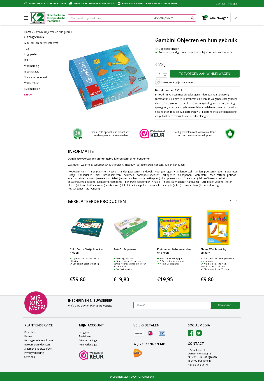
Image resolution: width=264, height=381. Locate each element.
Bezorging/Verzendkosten (39, 340)
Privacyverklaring (34, 352)
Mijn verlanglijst (88, 344)
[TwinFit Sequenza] (131, 227)
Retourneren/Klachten (37, 344)
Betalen (28, 336)
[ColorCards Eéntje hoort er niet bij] (87, 227)
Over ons (29, 357)
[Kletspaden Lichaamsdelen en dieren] (174, 227)
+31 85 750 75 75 (198, 364)
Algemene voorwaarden (38, 348)
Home (27, 32)
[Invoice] (138, 333)
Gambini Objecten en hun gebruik (53, 32)
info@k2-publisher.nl (199, 360)
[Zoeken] (192, 18)
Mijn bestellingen (88, 340)
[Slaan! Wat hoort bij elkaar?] (218, 227)
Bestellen (29, 332)
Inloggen (84, 332)
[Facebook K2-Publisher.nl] (190, 334)
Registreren (85, 336)
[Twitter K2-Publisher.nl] (199, 334)
